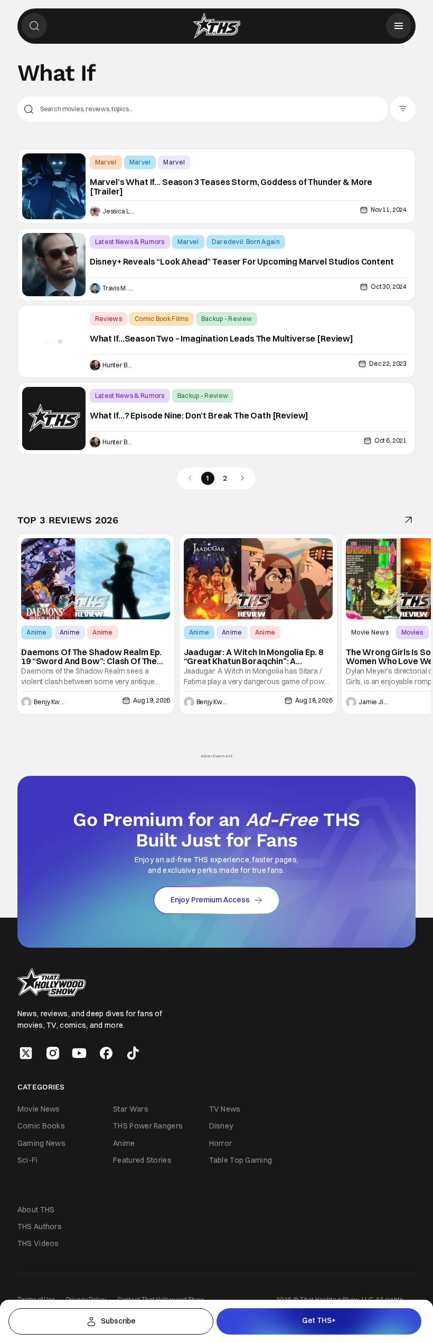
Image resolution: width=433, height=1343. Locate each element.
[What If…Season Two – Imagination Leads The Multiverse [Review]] (54, 341)
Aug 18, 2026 (313, 700)
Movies (412, 632)
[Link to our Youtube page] (79, 1053)
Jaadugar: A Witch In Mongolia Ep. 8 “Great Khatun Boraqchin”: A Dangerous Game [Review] (253, 657)
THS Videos (38, 1243)
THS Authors (39, 1226)
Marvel (106, 162)
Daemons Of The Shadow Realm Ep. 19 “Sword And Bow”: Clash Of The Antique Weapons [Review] (91, 657)
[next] (242, 478)
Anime (36, 632)
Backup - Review (226, 319)
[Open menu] (398, 25)
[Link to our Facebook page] (106, 1053)
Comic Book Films (162, 319)
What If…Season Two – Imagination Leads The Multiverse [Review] (221, 339)
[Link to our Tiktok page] (133, 1053)
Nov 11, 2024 (389, 209)
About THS (36, 1209)
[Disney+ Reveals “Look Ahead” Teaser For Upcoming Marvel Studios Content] (54, 264)
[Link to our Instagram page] (52, 1053)
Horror (220, 1143)
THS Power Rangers (148, 1126)
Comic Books (41, 1126)
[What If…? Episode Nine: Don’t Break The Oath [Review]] (54, 418)
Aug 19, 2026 (151, 700)
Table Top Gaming (240, 1160)
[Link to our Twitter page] (25, 1053)
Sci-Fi (27, 1160)
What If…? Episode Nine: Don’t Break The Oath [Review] (199, 416)
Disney (221, 1126)
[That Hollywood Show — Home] (216, 26)
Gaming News (41, 1143)
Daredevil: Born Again (246, 242)
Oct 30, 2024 (389, 286)
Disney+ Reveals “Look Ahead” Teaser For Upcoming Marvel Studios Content (242, 262)
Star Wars (130, 1109)
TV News (225, 1109)
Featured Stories (142, 1160)
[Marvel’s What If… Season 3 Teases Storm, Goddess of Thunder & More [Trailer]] (54, 186)
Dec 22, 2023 (388, 363)
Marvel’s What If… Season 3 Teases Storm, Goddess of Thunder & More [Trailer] (231, 187)
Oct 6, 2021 (390, 440)
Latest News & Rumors (130, 242)
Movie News (370, 632)
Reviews (108, 319)
